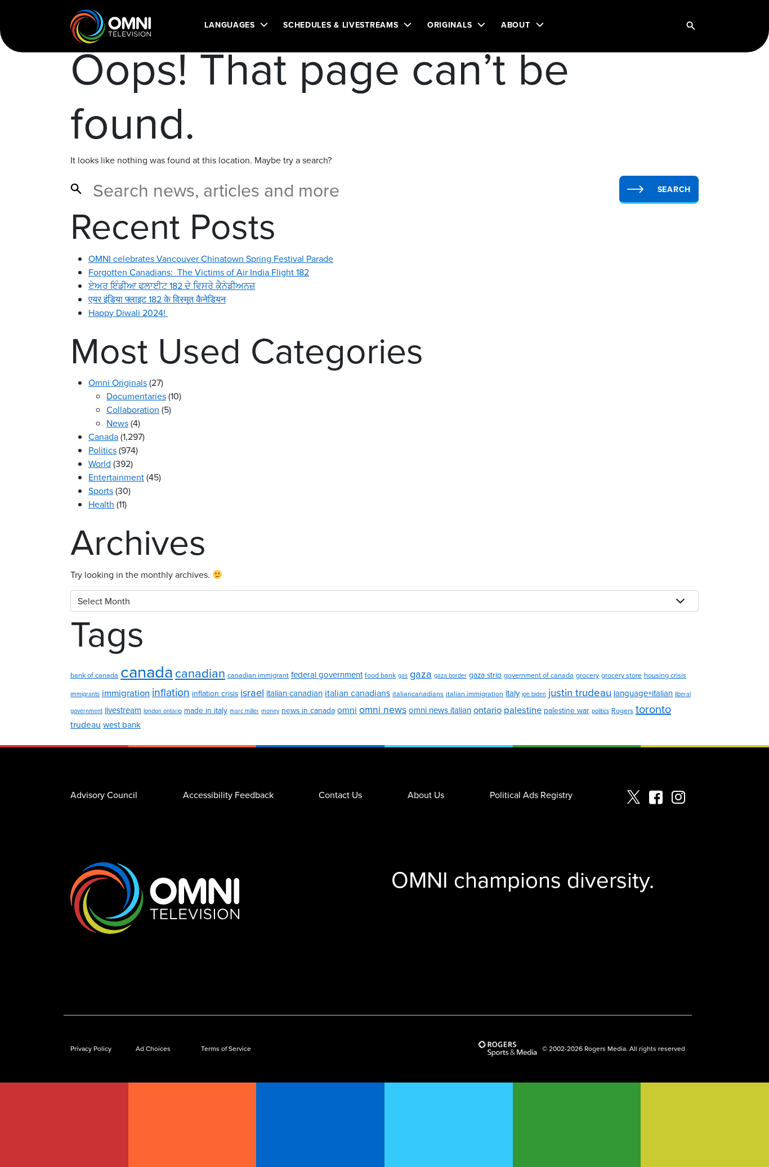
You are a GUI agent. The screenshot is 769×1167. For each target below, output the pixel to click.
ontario (487, 709)
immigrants (85, 693)
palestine (523, 709)
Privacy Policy (90, 1048)
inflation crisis (215, 693)
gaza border (450, 675)
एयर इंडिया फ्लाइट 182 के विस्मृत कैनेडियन (157, 299)
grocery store (621, 675)
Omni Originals (117, 382)
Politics (102, 450)
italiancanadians (418, 693)
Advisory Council (103, 795)
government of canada (539, 675)
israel (252, 692)
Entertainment (116, 477)
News (117, 423)
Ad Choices (153, 1048)
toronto (653, 709)
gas (403, 675)
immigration (126, 692)
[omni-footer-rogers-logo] (509, 1048)
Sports (100, 490)
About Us (426, 795)
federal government (327, 674)
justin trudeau (579, 692)
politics (600, 710)
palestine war (566, 710)
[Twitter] (633, 798)
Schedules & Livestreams (340, 24)
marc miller (244, 710)
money (270, 710)
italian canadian (294, 693)
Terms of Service (226, 1048)
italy (513, 693)
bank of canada (94, 675)
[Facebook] (656, 798)
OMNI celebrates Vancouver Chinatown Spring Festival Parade (210, 258)
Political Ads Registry (531, 795)
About (515, 24)
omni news (382, 709)
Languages (229, 24)
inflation (171, 692)
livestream (123, 710)
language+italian (643, 693)
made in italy (205, 710)
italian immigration (474, 693)
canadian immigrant (258, 675)
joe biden (534, 693)
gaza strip (485, 674)
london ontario (163, 710)
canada (146, 671)
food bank (380, 675)
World (99, 463)
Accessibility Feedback (228, 795)
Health (101, 504)
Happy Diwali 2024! (128, 312)
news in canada (308, 710)
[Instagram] (678, 798)
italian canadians (357, 693)
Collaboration (132, 409)
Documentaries (136, 396)
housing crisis (665, 675)
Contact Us (340, 795)
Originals (449, 24)
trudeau (85, 724)
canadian (200, 673)
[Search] (691, 26)
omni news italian (440, 710)
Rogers (622, 710)
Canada (103, 436)
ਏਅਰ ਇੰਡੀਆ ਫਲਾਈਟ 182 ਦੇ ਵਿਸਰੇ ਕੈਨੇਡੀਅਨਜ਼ (171, 285)
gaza (421, 673)
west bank (122, 725)
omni (347, 709)
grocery (587, 675)
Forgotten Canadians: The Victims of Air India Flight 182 (198, 272)
